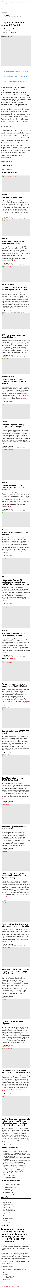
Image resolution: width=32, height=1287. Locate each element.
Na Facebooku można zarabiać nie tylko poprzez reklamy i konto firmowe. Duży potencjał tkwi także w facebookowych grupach (17, 1155)
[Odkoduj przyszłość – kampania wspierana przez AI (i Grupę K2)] (16, 274)
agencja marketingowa (9, 1209)
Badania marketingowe (8, 376)
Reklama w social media (9, 1187)
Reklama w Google (8, 1192)
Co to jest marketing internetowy (12, 1184)
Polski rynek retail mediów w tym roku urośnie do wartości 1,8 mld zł (16, 925)
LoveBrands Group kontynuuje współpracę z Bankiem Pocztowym (16, 1071)
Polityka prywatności (8, 1276)
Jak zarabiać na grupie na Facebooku (12, 1194)
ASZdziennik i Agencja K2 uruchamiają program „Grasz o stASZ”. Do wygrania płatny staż (15, 582)
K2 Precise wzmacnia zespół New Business (15, 533)
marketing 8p (6, 1222)
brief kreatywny (7, 1201)
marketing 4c (6, 1212)
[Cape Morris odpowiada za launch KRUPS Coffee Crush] (16, 765)
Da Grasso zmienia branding (13, 197)
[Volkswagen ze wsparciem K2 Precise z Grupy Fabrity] (16, 227)
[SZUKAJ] (30, 7)
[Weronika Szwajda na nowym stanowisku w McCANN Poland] (16, 671)
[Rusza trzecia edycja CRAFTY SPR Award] (16, 718)
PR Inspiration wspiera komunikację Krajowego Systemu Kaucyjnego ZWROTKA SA (16, 971)
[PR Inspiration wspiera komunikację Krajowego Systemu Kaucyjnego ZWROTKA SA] (16, 957)
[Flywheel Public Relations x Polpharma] (16, 1009)
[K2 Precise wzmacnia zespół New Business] (16, 519)
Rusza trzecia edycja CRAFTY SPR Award (15, 732)
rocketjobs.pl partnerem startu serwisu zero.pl (14, 828)
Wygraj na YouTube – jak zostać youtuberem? (15, 1151)
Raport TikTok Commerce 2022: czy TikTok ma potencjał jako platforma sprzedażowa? (15, 1170)
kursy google (6, 1207)
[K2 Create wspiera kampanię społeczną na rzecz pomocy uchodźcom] (16, 464)
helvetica (5, 1213)
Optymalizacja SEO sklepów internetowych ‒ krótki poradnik (16, 1173)
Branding (4, 194)
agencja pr (6, 1220)
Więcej (3, 214)
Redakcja (5, 1274)
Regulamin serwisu (8, 1277)
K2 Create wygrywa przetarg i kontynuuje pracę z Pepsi (13, 426)
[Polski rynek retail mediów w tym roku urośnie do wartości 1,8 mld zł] (16, 911)
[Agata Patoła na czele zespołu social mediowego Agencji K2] (16, 617)
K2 (2, 169)
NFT (4, 1215)
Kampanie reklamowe (8, 284)
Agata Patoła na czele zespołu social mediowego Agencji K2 (14, 634)
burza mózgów (7, 1202)
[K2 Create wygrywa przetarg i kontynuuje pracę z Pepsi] (16, 411)
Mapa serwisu (7, 1279)
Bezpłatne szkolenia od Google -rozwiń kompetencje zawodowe (17, 1158)
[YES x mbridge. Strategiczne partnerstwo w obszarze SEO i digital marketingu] (16, 861)
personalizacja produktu (9, 1210)
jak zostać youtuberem (9, 1217)
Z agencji (5, 238)
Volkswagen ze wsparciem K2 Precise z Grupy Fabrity (13, 242)
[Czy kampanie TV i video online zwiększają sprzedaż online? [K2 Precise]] (16, 366)
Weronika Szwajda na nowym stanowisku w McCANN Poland (14, 685)
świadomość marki (8, 1204)
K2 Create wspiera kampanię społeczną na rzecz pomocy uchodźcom (13, 487)
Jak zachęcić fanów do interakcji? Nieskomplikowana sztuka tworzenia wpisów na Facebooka (17, 1161)
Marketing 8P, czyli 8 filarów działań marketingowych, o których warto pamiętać (17, 1176)
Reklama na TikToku (8, 1190)
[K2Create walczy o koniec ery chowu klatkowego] (16, 321)
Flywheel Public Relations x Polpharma (12, 1023)
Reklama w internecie (8, 1189)
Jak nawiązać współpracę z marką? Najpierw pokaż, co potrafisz (16, 1167)
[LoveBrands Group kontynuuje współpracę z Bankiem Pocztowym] (16, 1058)
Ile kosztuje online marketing (10, 1186)
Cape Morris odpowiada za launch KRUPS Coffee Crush (15, 779)
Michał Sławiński (7, 169)
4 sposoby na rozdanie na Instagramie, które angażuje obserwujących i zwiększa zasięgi (14, 1164)
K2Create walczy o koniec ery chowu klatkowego (13, 336)
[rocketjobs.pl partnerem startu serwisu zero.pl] (16, 814)
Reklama (5, 1273)
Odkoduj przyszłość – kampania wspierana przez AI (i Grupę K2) (14, 288)
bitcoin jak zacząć (8, 1218)
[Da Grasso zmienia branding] (16, 183)
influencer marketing (8, 1206)
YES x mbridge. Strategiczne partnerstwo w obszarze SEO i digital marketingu (14, 876)
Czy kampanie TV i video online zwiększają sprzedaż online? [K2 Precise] (14, 382)
